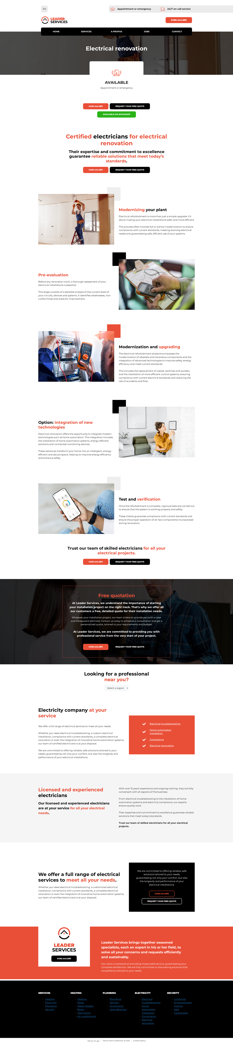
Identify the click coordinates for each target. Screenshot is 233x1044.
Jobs (147, 31)
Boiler (80, 1002)
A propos (116, 31)
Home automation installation (148, 1009)
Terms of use (93, 1041)
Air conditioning (86, 1016)
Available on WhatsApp (116, 114)
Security (49, 1009)
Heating (49, 999)
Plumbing (51, 1006)
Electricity (51, 1002)
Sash (176, 1009)
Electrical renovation (162, 745)
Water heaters (85, 1006)
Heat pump (84, 1013)
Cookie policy (139, 1040)
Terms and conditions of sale (116, 1040)
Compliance (157, 739)
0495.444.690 (179, 20)
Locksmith (180, 999)
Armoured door (183, 1002)
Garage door (181, 1013)
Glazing (178, 1006)
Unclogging (116, 1006)
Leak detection (118, 1009)
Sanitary (114, 1002)
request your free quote (129, 106)
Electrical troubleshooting (165, 723)
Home (56, 31)
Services (86, 31)
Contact (177, 31)
